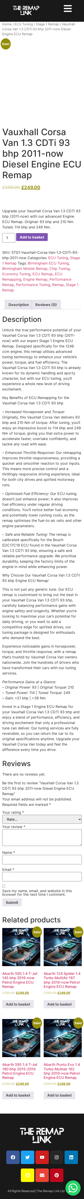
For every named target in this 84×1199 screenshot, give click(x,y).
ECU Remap (42, 274)
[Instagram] (56, 1157)
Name (8, 852)
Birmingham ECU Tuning (48, 263)
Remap (58, 284)
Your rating (13, 812)
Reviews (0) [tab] (46, 304)
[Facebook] (13, 1157)
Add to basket (32, 237)
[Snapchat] (27, 1175)
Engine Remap (35, 279)
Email (8, 869)
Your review (13, 826)
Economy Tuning (16, 274)
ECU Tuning (24, 24)
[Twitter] (27, 1157)
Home (7, 24)
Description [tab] (19, 304)
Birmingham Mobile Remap (24, 268)
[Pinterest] (56, 1175)
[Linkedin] (71, 1157)
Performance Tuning (33, 284)
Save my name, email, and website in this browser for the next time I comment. (37, 892)
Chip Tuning (60, 268)
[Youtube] (42, 1157)
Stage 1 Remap (47, 24)
